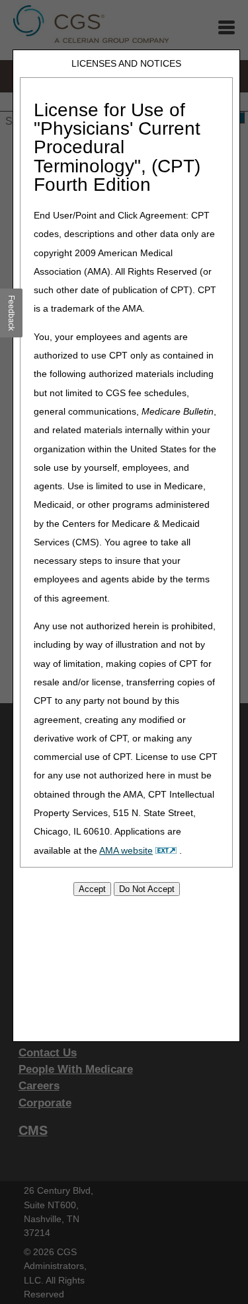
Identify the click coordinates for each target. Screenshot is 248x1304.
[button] (11, 313)
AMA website (126, 850)
